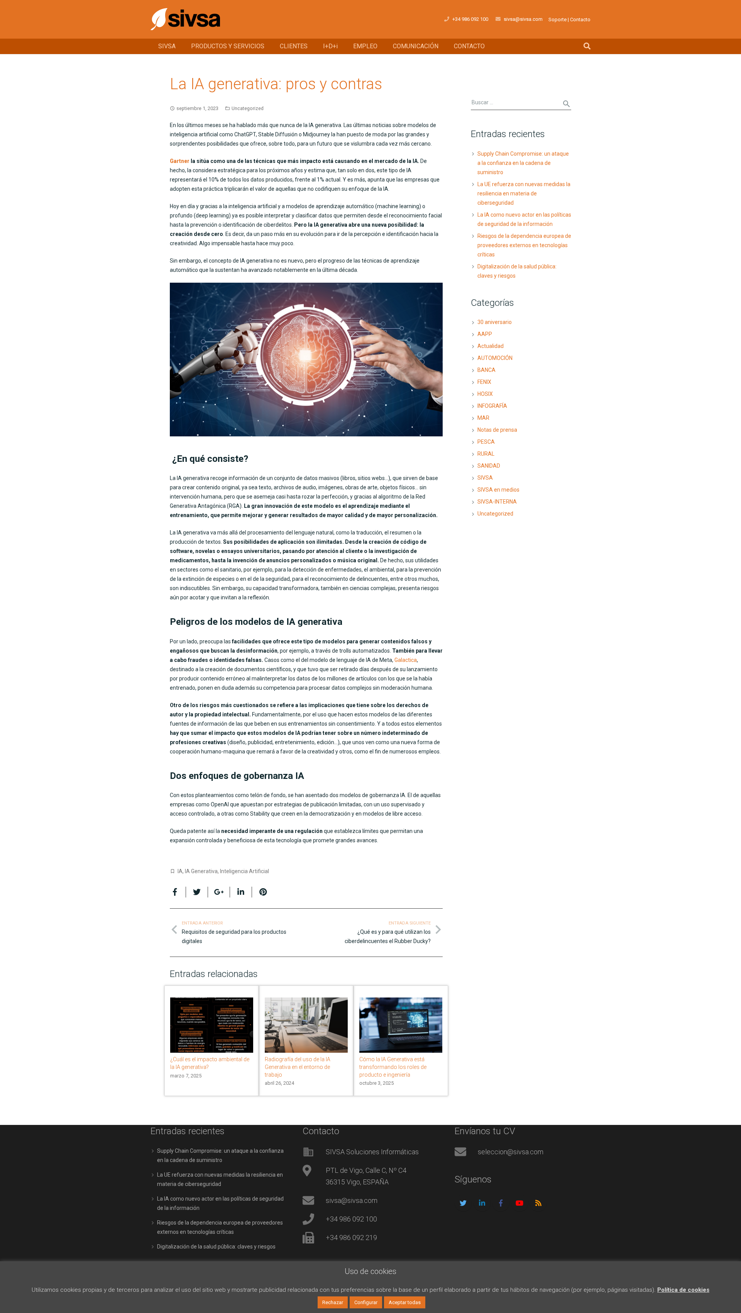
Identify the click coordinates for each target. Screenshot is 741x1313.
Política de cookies (683, 1289)
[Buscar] (587, 46)
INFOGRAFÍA (492, 406)
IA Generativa (201, 871)
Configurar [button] (365, 1302)
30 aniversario (494, 322)
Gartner (179, 161)
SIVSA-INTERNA (497, 502)
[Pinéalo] (260, 892)
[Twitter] (463, 1203)
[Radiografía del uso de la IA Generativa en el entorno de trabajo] (306, 1025)
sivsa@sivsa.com (523, 19)
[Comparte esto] (178, 892)
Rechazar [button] (332, 1302)
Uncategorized (248, 108)
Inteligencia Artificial (244, 871)
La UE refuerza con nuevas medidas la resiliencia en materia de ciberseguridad (523, 193)
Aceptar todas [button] (405, 1302)
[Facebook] (500, 1203)
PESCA (486, 442)
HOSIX (485, 394)
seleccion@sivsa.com (510, 1152)
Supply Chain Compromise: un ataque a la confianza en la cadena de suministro (523, 163)
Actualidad (490, 346)
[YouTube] (519, 1203)
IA (180, 871)
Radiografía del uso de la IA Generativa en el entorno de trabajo (297, 1066)
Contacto (580, 19)
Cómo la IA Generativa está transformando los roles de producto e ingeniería (392, 1066)
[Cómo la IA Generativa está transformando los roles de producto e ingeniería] (400, 1025)
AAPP (484, 334)
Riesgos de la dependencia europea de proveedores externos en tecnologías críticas (524, 245)
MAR (483, 418)
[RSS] (538, 1203)
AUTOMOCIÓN (495, 358)
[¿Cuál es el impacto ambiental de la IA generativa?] (211, 1025)
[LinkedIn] (482, 1203)
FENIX (484, 382)
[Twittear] (197, 892)
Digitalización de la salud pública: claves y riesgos (216, 1246)
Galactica (405, 660)
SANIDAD (488, 466)
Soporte (557, 19)
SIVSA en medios (498, 490)
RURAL (485, 454)
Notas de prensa (497, 430)
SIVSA (485, 478)
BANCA (486, 370)
